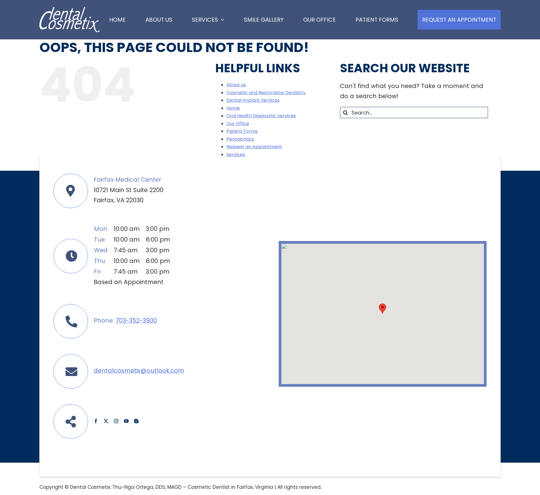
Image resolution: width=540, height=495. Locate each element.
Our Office (237, 123)
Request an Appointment (254, 146)
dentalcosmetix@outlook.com (139, 370)
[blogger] (136, 421)
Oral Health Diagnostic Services (261, 115)
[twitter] (106, 421)
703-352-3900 (136, 320)
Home (233, 108)
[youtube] (126, 421)
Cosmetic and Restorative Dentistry (266, 92)
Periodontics (240, 139)
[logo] (69, 10)
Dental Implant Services (253, 100)
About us (236, 85)
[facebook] (96, 421)
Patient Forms (242, 131)
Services (235, 154)
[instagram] (116, 421)
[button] (382, 308)
